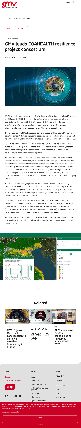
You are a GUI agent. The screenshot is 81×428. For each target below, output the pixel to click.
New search (21, 28)
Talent (58, 371)
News (29, 18)
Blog (10, 387)
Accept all (40, 424)
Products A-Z (61, 397)
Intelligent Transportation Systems (40, 389)
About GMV (60, 376)
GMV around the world (13, 380)
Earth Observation (13, 39)
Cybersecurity (36, 397)
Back (8, 28)
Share (24, 57)
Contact (8, 377)
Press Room (60, 385)
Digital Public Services (39, 401)
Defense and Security (38, 384)
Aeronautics (35, 381)
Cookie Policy (15, 412)
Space (33, 377)
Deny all (40, 421)
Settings (40, 417)
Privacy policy (5, 412)
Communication (19, 18)
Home (9, 18)
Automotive (35, 393)
